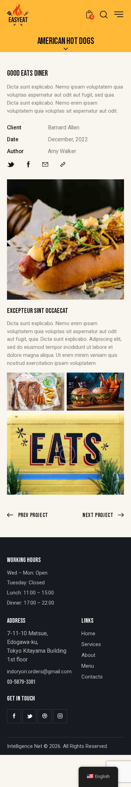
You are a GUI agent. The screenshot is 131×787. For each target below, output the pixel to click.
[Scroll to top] (118, 774)
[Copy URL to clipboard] (62, 164)
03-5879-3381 (21, 682)
